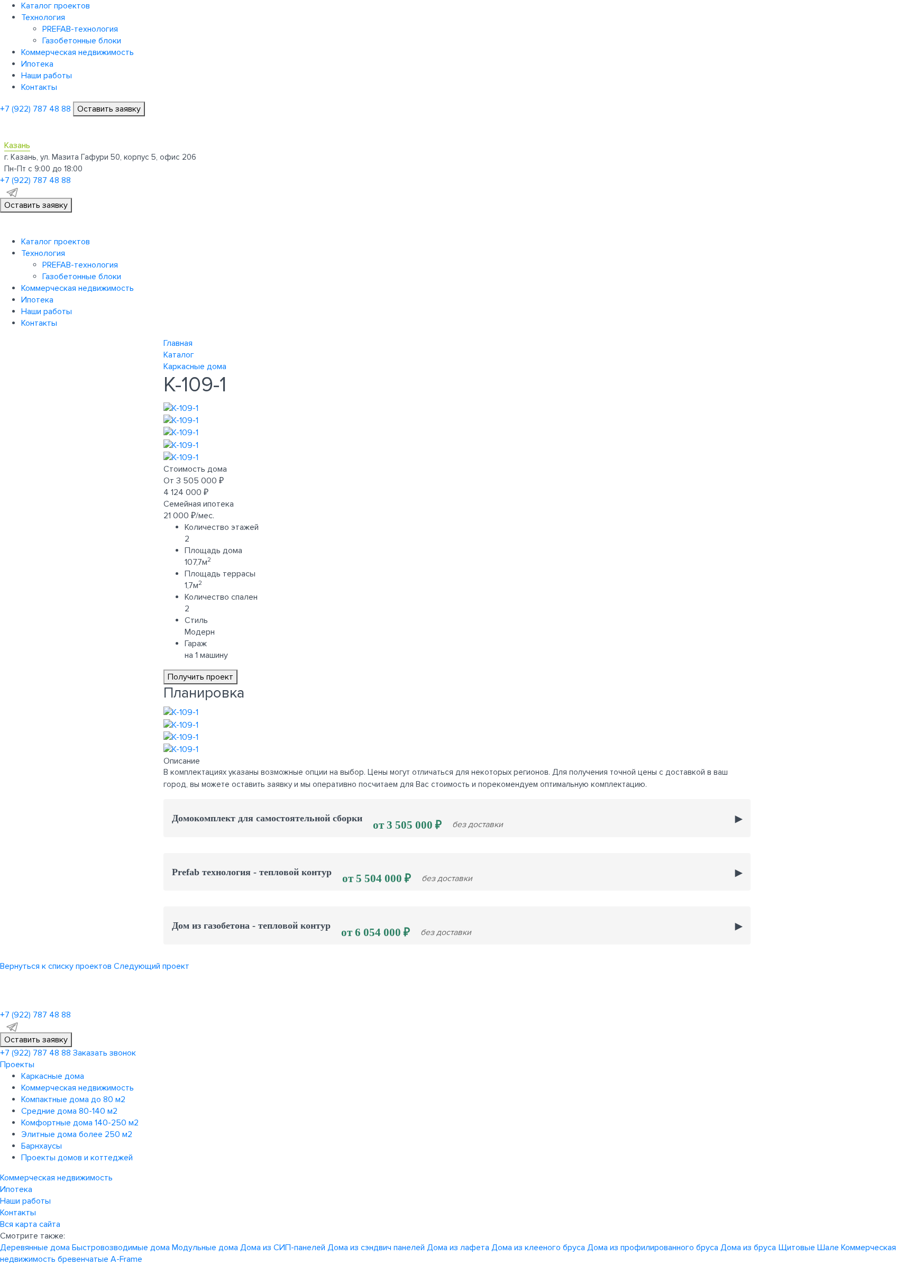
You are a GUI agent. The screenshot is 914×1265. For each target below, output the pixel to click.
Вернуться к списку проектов (56, 966)
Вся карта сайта (30, 1224)
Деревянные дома (35, 1247)
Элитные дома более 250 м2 (76, 1134)
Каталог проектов (55, 6)
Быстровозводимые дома (121, 1247)
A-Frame (126, 1259)
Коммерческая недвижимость (77, 52)
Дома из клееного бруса (538, 1247)
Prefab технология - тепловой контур (322, 876)
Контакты (39, 87)
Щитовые (796, 1247)
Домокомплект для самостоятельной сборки (337, 822)
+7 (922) (35, 109)
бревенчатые (83, 1259)
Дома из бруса (748, 1247)
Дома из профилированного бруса (652, 1247)
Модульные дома (205, 1247)
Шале (828, 1247)
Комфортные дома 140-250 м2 (80, 1122)
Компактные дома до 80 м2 (73, 1099)
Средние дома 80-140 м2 (69, 1111)
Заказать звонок (104, 1053)
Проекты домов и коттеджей (77, 1157)
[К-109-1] (180, 407)
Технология (43, 17)
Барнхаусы (41, 1146)
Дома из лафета (458, 1247)
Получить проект (200, 677)
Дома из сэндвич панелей (376, 1247)
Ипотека (37, 64)
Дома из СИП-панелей (282, 1247)
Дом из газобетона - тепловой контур (321, 929)
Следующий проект (151, 966)
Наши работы (46, 75)
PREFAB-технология (80, 29)
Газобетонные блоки (81, 40)
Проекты (17, 1064)
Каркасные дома (52, 1076)
